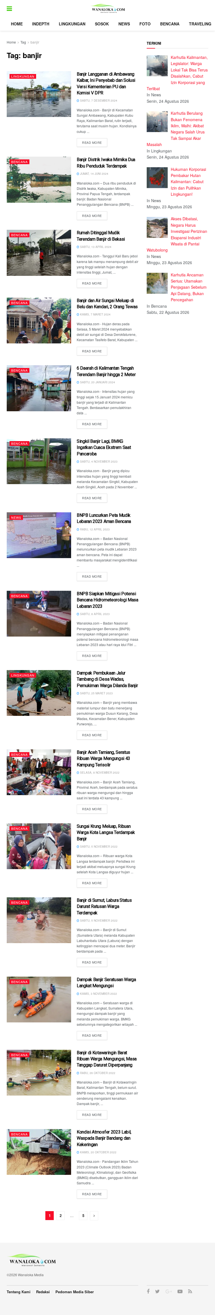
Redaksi (43, 1291)
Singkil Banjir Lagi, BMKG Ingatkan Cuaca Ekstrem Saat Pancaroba (104, 447)
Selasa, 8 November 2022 (99, 772)
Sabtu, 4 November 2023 (98, 461)
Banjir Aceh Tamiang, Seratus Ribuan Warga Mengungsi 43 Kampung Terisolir (103, 759)
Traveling (200, 24)
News (124, 24)
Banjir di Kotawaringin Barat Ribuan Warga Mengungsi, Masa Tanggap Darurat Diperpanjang (107, 1059)
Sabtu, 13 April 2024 (95, 247)
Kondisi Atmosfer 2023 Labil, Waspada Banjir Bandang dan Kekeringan (104, 1138)
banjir (35, 42)
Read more (92, 142)
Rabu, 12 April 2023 (94, 529)
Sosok (102, 24)
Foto (145, 24)
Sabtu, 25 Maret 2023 (96, 693)
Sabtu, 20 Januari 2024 (97, 382)
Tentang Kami (19, 1291)
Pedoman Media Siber (74, 1291)
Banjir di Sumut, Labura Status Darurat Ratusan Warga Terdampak (104, 906)
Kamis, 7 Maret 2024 (95, 314)
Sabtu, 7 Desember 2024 (98, 100)
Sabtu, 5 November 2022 (98, 846)
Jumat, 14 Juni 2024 (93, 174)
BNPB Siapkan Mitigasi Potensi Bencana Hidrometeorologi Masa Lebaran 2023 (107, 600)
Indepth (40, 24)
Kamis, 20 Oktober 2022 (97, 1152)
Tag (23, 42)
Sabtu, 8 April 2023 (94, 614)
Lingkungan (72, 24)
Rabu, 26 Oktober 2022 (97, 1073)
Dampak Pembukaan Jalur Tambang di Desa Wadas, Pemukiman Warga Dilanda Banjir (107, 679)
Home (17, 24)
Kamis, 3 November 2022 (98, 994)
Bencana (169, 24)
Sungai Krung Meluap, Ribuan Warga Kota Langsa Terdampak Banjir (106, 832)
